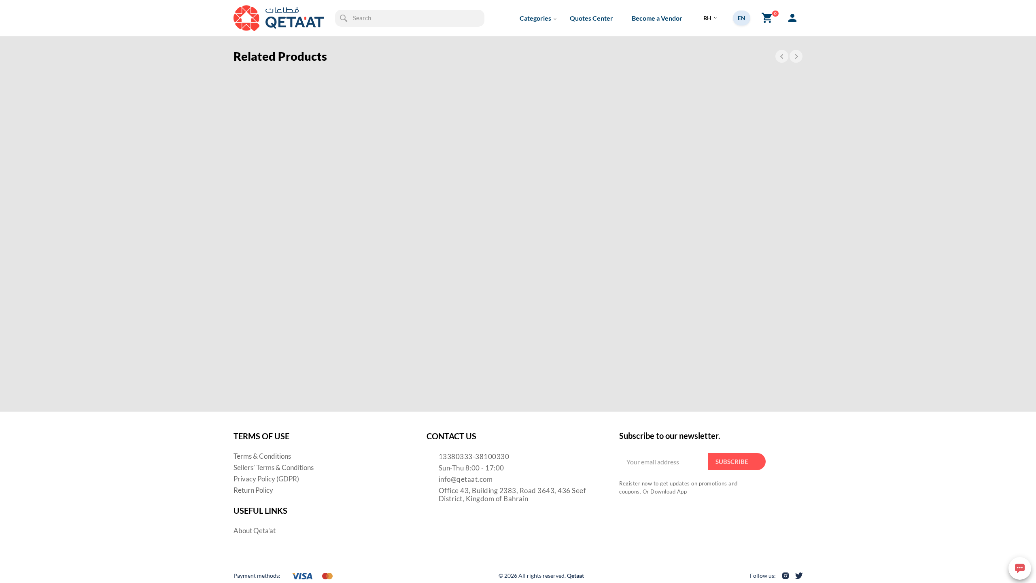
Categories (535, 18)
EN (741, 18)
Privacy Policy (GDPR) (266, 478)
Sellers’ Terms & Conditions (274, 467)
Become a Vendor (657, 18)
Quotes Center (591, 18)
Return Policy (253, 490)
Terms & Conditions (262, 456)
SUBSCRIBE (731, 461)
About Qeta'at (255, 530)
